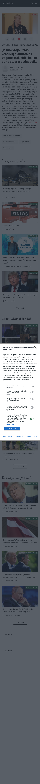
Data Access (20, 436)
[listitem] (20, 386)
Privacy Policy (32, 436)
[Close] (36, 348)
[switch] (31, 392)
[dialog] (20, 392)
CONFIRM (12, 428)
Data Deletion (7, 436)
